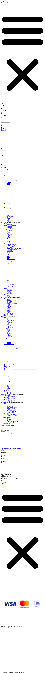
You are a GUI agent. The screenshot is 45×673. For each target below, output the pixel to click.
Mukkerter (8, 291)
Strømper (8, 389)
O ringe (8, 331)
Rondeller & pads (10, 406)
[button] (22, 53)
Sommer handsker (10, 372)
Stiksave (8, 185)
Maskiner (6, 413)
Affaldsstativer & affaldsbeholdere (12, 421)
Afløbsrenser (9, 210)
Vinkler (8, 283)
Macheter (8, 310)
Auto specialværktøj (7, 287)
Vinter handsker (9, 373)
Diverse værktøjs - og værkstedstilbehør (11, 364)
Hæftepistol (9, 187)
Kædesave (8, 184)
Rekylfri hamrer (9, 289)
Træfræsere (8, 353)
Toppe (8, 273)
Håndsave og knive (7, 253)
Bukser (8, 385)
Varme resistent (9, 375)
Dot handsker (9, 378)
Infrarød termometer (10, 282)
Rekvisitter (6, 403)
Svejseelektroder (9, 401)
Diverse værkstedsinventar (9, 355)
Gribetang (8, 307)
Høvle (8, 192)
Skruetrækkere (9, 226)
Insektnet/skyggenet (10, 313)
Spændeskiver (9, 334)
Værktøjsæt (6, 223)
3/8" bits (8, 340)
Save (5, 181)
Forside (1, 425)
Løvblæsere (9, 302)
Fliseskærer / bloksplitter (8, 202)
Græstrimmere (9, 299)
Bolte (7, 332)
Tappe (8, 363)
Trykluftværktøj (7, 395)
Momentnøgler (9, 247)
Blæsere (8, 220)
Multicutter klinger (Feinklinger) (12, 348)
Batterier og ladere (7, 203)
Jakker (8, 384)
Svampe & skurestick (10, 405)
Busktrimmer (9, 306)
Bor (5, 317)
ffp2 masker (9, 392)
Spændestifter (9, 335)
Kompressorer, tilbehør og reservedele (13, 415)
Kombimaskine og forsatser (11, 300)
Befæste (5, 186)
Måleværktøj (6, 276)
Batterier (8, 204)
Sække (8, 418)
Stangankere (9, 311)
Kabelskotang (9, 241)
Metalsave (8, 255)
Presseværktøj (9, 218)
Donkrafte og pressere (8, 365)
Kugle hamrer (9, 292)
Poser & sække (7, 417)
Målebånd (8, 280)
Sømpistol (8, 188)
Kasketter (8, 388)
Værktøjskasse (9, 224)
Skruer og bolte (7, 328)
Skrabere (8, 257)
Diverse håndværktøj (8, 261)
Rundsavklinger (9, 345)
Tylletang (8, 232)
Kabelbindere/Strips (7, 366)
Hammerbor (9, 318)
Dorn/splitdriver (9, 262)
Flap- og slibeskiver (10, 347)
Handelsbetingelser (5, 6)
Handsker (6, 370)
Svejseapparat (6, 399)
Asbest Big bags (7, 423)
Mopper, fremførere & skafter (12, 407)
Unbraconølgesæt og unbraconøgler (13, 245)
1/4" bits (8, 339)
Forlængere (9, 271)
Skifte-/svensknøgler (10, 246)
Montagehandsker (10, 371)
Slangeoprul (9, 359)
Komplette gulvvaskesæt (11, 408)
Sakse (5, 294)
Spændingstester (9, 279)
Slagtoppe (8, 275)
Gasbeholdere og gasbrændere (12, 303)
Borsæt (8, 323)
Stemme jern (9, 267)
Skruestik (8, 357)
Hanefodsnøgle (9, 274)
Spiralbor (8, 324)
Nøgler (5, 243)
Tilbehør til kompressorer (11, 398)
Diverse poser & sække (11, 422)
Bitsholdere (9, 342)
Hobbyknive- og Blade (11, 259)
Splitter (8, 337)
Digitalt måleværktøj (10, 284)
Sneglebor (8, 326)
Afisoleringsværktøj (10, 230)
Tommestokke (9, 277)
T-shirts (8, 386)
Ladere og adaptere (10, 206)
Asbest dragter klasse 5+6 (11, 381)
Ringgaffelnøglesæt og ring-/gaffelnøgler (14, 248)
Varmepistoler (9, 214)
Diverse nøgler (9, 250)
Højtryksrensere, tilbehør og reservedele (13, 414)
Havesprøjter (9, 308)
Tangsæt (8, 236)
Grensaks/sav (9, 309)
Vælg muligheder (3, 452)
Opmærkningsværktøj (10, 285)
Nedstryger (8, 258)
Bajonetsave (9, 182)
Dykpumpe (8, 212)
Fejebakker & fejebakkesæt (11, 411)
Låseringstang (9, 239)
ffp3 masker (9, 393)
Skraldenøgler (9, 272)
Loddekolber (9, 217)
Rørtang (8, 233)
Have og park (6, 298)
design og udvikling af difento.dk (5, 627)
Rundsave (8, 183)
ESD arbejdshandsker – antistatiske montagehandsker (11, 448)
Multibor (8, 319)
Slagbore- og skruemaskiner (11, 198)
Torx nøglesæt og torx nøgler (12, 249)
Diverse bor (9, 325)
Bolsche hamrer (9, 293)
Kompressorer (6, 397)
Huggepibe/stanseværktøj (11, 263)
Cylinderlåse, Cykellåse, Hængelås (13, 268)
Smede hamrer (9, 290)
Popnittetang (9, 237)
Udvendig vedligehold (10, 412)
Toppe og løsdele (7, 270)
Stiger (8, 358)
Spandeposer (9, 419)
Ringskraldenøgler (10, 251)
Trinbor (8, 321)
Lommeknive (9, 260)
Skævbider (8, 242)
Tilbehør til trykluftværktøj (11, 396)
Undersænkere (9, 322)
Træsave (8, 256)
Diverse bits (9, 343)
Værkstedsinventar (10, 356)
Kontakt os (4, 4)
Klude (8, 404)
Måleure (8, 361)
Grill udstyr (9, 312)
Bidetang (8, 238)
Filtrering (2, 431)
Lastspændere (6, 368)
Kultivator (8, 305)
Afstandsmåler (9, 208)
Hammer (5, 288)
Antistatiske (9, 379)
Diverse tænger (9, 240)
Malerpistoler (9, 221)
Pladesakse (8, 213)
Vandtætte (8, 374)
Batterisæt (8, 205)
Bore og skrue (6, 196)
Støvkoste (8, 409)
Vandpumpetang (9, 234)
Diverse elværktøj (7, 207)
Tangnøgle (8, 235)
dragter (5, 380)
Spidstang (8, 231)
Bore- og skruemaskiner (11, 197)
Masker (5, 391)
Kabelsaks (8, 296)
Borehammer (9, 199)
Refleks (8, 376)
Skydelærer (9, 278)
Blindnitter (8, 329)
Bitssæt (8, 341)
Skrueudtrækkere (10, 228)
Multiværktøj (9, 194)
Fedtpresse (8, 219)
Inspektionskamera (10, 216)
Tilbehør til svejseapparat (11, 400)
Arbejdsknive (9, 254)
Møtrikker (8, 333)
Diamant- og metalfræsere (11, 354)
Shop (3, 5)
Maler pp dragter (9, 382)
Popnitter (8, 330)
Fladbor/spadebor (10, 327)
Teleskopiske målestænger (11, 286)
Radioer (8, 215)
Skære (5, 193)
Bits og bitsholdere (7, 338)
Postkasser (6, 315)
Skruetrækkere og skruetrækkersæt (10, 225)
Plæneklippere (9, 304)
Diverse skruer (9, 336)
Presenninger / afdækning (8, 314)
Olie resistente (9, 377)
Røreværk (8, 209)
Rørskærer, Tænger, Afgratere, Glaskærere (14, 195)
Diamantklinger (9, 346)
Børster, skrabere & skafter (11, 410)
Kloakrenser (9, 211)
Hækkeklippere (9, 301)
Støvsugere (8, 416)
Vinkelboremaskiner (10, 201)
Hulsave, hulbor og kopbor (11, 320)
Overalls (8, 387)
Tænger (5, 229)
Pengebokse (9, 269)
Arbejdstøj (6, 383)
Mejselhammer (9, 200)
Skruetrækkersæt (9, 227)
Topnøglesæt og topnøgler (11, 244)
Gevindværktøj (7, 362)
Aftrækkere (6, 367)
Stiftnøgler (8, 252)
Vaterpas (8, 281)
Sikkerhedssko (6, 390)
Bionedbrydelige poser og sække (12, 420)
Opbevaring (9, 360)
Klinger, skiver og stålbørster (9, 344)
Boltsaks (8, 295)
